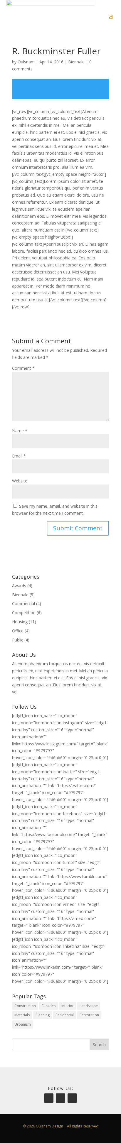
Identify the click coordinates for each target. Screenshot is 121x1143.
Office (17, 631)
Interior (67, 1005)
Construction (25, 1005)
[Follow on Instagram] (48, 1098)
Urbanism (22, 1024)
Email (19, 456)
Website (19, 481)
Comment (23, 368)
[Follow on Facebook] (60, 1098)
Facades (49, 1005)
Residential (65, 1014)
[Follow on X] (72, 1098)
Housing (20, 621)
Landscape (89, 1005)
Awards (19, 585)
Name (19, 430)
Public (17, 640)
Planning (43, 1014)
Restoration (89, 1014)
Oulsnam (26, 62)
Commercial (23, 603)
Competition (24, 612)
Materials (22, 1014)
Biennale (76, 62)
